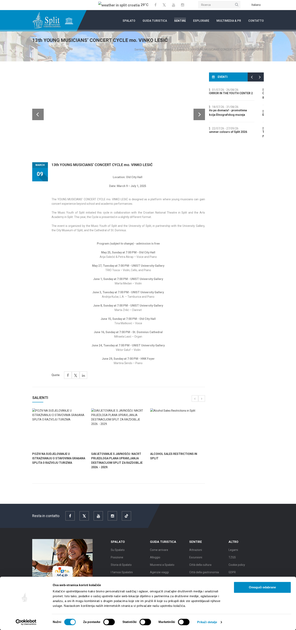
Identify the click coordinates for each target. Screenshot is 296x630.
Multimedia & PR (228, 20)
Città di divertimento (160, 49)
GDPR (232, 572)
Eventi (181, 49)
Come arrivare (159, 550)
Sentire (180, 20)
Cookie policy (237, 564)
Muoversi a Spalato (162, 564)
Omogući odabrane (262, 587)
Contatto (256, 20)
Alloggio (155, 557)
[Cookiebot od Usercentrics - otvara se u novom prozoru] (26, 622)
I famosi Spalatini (122, 572)
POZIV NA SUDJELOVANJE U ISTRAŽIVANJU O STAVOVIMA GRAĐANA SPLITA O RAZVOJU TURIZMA (58, 458)
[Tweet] (75, 376)
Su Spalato (118, 550)
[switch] (109, 622)
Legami (233, 550)
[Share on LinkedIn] (83, 375)
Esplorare (201, 20)
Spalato (129, 20)
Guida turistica (155, 20)
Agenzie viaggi (159, 572)
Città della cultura (200, 564)
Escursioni (195, 557)
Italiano (256, 4)
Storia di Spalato (121, 564)
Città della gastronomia (204, 572)
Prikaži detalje (207, 622)
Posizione (117, 557)
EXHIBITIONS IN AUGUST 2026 (233, 114)
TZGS (232, 557)
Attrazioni (195, 550)
